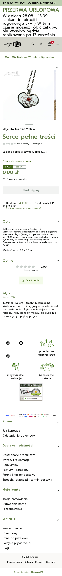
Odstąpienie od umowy (19, 435)
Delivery (39, 562)
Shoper (34, 557)
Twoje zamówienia (15, 499)
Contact (50, 562)
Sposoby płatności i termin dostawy (27, 479)
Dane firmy (10, 533)
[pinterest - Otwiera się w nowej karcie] (8, 356)
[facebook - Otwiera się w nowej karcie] (8, 343)
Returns (29, 562)
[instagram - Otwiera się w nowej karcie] (21, 343)
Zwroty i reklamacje (16, 460)
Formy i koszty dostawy (19, 475)
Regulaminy (10, 465)
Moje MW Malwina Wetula (21, 57)
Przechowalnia (12, 509)
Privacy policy (14, 562)
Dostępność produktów (19, 455)
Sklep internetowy (27, 572)
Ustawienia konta (14, 504)
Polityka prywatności (17, 543)
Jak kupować (11, 430)
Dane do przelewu (15, 538)
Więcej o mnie (12, 528)
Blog (6, 548)
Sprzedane (48, 57)
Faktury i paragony (15, 470)
